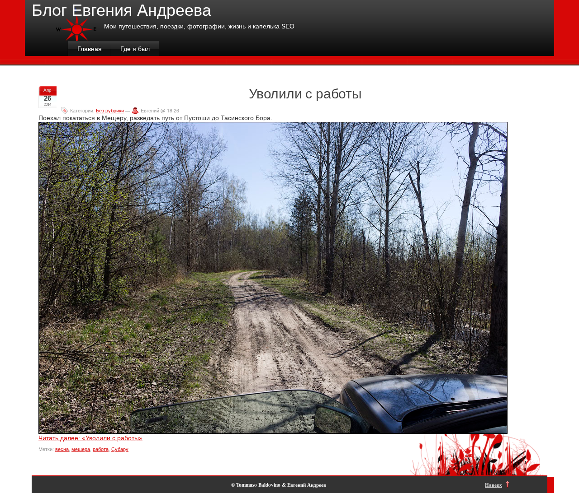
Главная (89, 48)
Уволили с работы (305, 92)
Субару (119, 449)
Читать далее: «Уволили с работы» (90, 438)
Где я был (135, 48)
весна (62, 449)
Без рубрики (110, 110)
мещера (80, 449)
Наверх (493, 484)
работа (101, 449)
